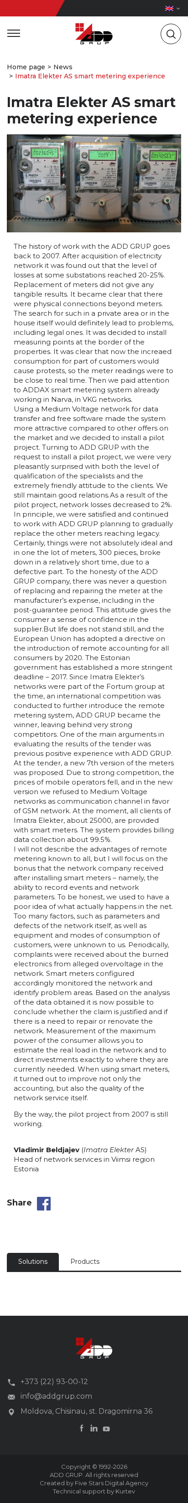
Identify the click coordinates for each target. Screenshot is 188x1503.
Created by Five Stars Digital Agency (94, 1483)
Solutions (32, 1261)
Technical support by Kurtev (94, 1491)
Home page (26, 67)
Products (84, 1261)
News (63, 67)
